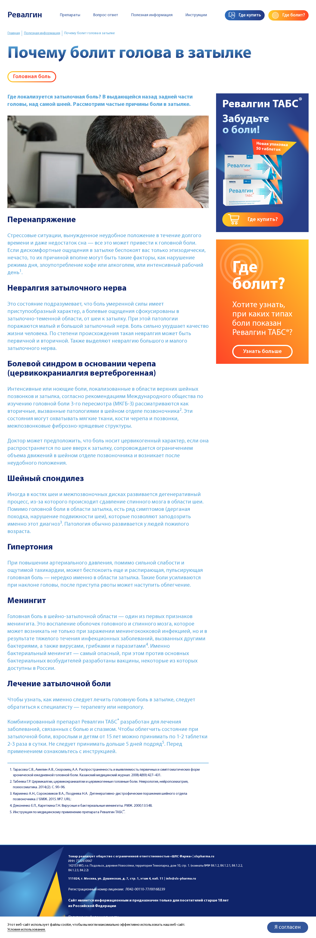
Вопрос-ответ (105, 15)
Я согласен (288, 927)
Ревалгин (24, 15)
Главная (13, 33)
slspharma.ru (204, 856)
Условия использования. (26, 930)
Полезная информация (152, 15)
